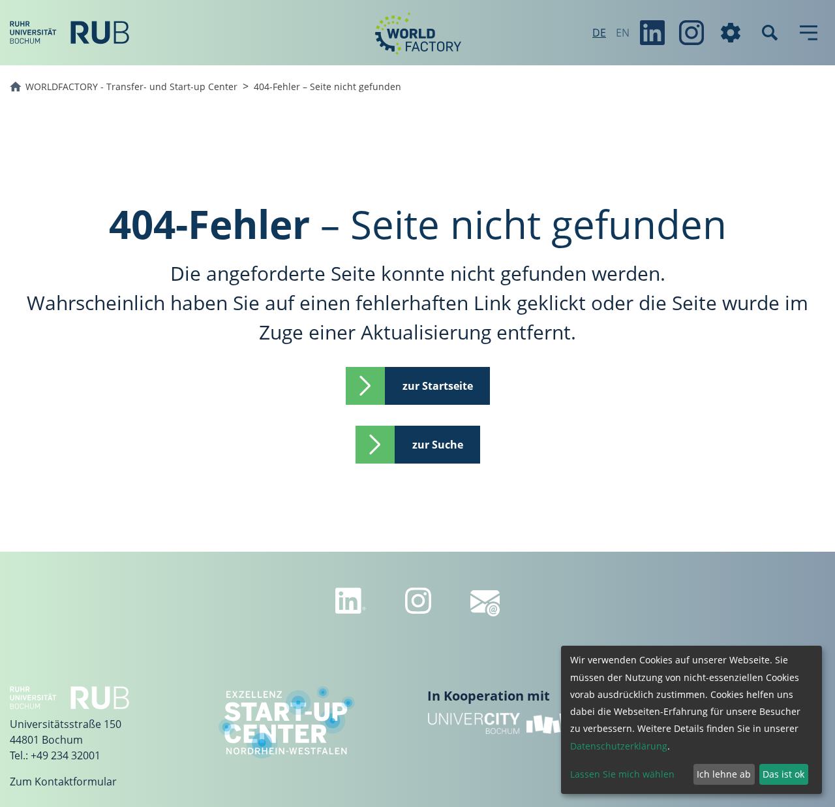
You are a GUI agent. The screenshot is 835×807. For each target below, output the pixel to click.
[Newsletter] (485, 603)
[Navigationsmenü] (809, 32)
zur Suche (437, 444)
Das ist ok (783, 774)
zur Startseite (437, 386)
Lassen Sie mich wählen (622, 774)
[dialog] (691, 720)
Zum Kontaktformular (63, 781)
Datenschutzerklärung (618, 746)
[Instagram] (691, 32)
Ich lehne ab (724, 774)
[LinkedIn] (652, 32)
